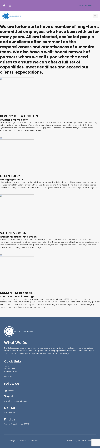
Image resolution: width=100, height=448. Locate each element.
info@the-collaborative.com (16, 401)
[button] (86, 5)
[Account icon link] (10, 5)
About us (8, 377)
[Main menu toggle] (95, 16)
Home (6, 366)
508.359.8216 (9, 412)
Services (7, 374)
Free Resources (10, 371)
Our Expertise (9, 369)
